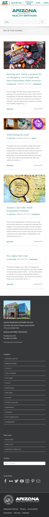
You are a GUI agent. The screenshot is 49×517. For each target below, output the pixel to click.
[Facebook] (5, 481)
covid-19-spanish (10, 373)
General (34, 138)
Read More (10, 109)
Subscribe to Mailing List (13, 449)
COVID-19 (8, 368)
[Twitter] (16, 481)
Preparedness (37, 84)
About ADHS (9, 440)
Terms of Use (9, 444)
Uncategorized (9, 422)
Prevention (8, 412)
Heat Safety (8, 393)
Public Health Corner (11, 417)
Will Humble (12, 259)
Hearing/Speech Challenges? (13, 342)
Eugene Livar (12, 84)
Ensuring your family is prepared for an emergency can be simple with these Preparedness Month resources (24, 77)
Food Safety (9, 378)
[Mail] (38, 481)
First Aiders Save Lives (17, 256)
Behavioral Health (11, 363)
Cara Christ (12, 138)
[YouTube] (22, 481)
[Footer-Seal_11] (21, 496)
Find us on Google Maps (11, 328)
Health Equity (9, 388)
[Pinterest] (33, 481)
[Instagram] (27, 481)
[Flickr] (11, 481)
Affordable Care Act (11, 359)
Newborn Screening (11, 402)
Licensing (8, 398)
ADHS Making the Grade (18, 134)
